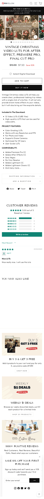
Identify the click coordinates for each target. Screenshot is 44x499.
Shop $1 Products (22, 414)
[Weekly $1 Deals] (22, 387)
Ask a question (22, 181)
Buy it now (22, 88)
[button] (12, 218)
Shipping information (22, 176)
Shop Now (22, 371)
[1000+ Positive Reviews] (22, 431)
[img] (8, 249)
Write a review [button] (22, 234)
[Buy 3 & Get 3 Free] (22, 344)
